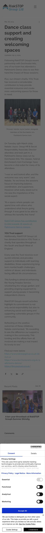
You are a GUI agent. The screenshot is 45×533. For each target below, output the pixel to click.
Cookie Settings (12, 529)
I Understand (33, 529)
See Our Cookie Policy (27, 524)
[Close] (42, 516)
